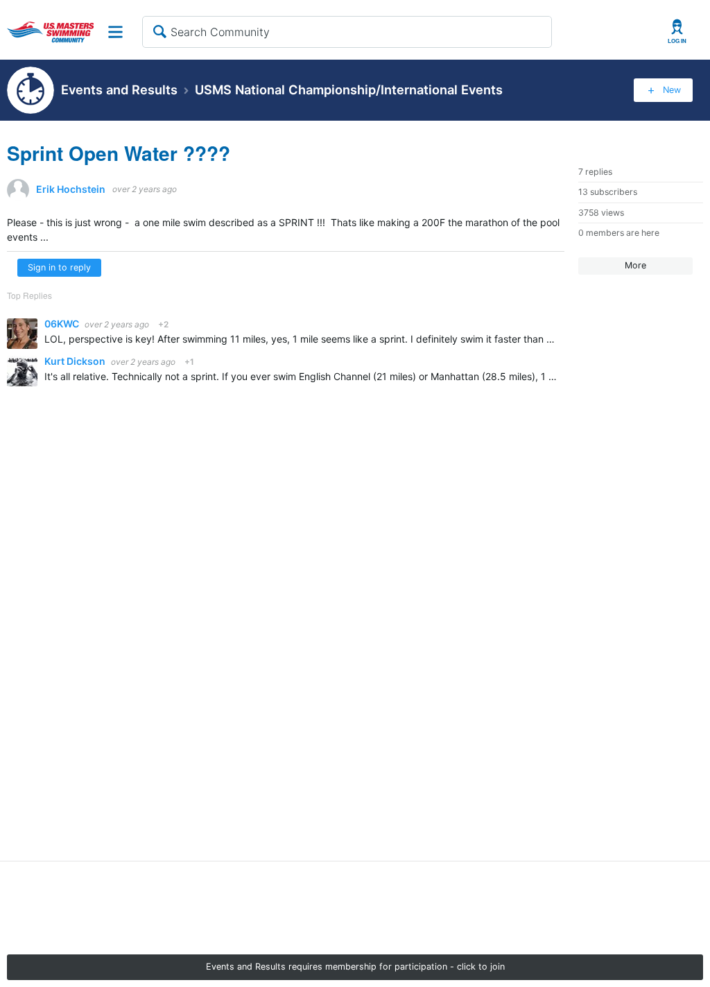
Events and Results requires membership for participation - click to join (355, 966)
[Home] (50, 32)
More (635, 265)
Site (115, 32)
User (677, 31)
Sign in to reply (59, 267)
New (672, 90)
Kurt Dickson (75, 361)
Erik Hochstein (70, 189)
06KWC (62, 323)
